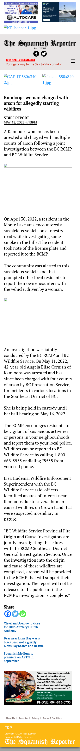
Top (8, 727)
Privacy (35, 718)
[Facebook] (7, 613)
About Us (10, 718)
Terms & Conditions (52, 718)
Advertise (23, 718)
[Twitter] (15, 613)
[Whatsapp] (22, 613)
